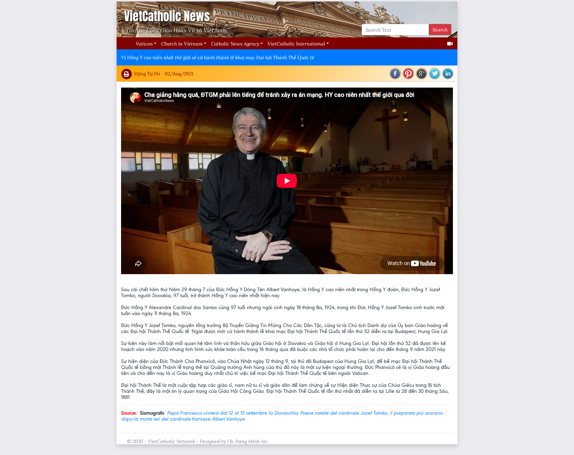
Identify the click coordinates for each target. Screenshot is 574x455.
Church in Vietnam (182, 43)
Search (440, 29)
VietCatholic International (296, 43)
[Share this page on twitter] (435, 74)
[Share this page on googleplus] (422, 74)
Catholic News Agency (235, 43)
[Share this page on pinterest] (408, 74)
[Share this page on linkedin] (448, 74)
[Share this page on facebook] (395, 74)
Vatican (144, 43)
